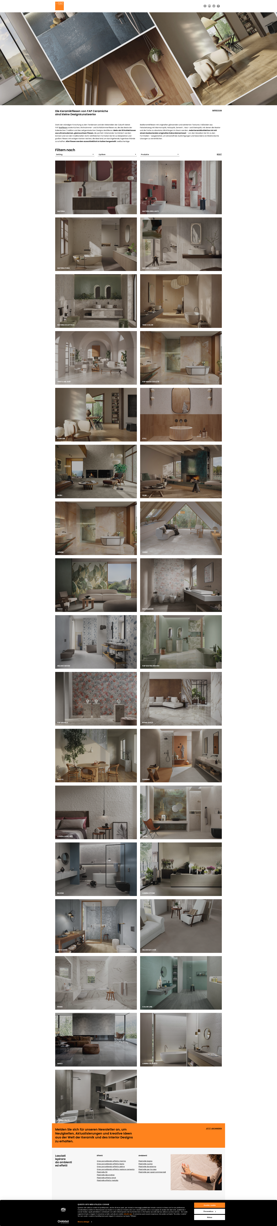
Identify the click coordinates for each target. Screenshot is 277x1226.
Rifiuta (209, 1217)
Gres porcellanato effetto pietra (111, 1166)
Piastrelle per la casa (147, 1169)
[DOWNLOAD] (209, 6)
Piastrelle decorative (105, 1175)
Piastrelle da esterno (147, 1166)
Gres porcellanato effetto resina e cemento (115, 1169)
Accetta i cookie (210, 1205)
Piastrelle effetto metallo (107, 1180)
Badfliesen (63, 127)
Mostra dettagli (83, 1222)
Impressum (217, 111)
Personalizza (208, 1211)
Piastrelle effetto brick (106, 1177)
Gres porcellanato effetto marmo (111, 1161)
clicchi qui (128, 1214)
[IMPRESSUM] (205, 6)
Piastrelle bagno (145, 1161)
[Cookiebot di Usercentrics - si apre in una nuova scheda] (63, 1221)
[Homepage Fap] (59, 6)
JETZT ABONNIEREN (214, 1129)
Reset (219, 154)
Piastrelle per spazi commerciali (152, 1172)
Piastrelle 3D (102, 1172)
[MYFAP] (214, 6)
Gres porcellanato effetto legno (110, 1164)
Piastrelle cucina (145, 1164)
